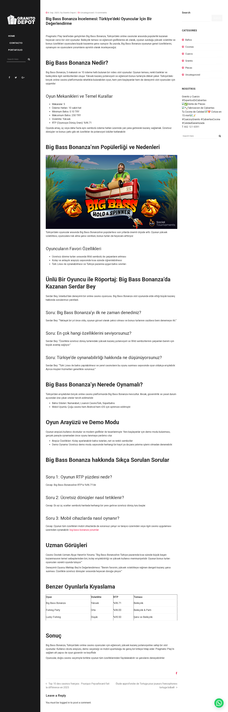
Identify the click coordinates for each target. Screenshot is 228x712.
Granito (189, 60)
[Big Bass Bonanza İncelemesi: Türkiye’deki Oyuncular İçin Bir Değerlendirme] (175, 673)
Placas (188, 67)
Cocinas (189, 46)
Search (186, 12)
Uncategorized (87, 12)
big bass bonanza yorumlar (84, 529)
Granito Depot (69, 12)
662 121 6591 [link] (191, 126)
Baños (188, 39)
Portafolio (15, 49)
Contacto (15, 43)
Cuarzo (189, 53)
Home (11, 36)
